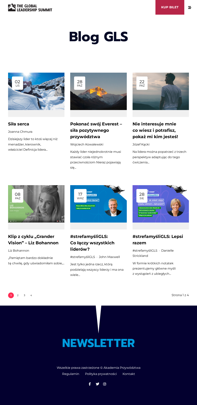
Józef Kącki (141, 144)
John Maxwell (109, 257)
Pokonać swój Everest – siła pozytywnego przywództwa (96, 130)
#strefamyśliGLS (82, 257)
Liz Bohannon (18, 250)
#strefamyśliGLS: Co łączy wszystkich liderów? (92, 243)
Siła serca (18, 124)
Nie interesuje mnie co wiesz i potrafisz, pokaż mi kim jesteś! (156, 130)
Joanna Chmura (20, 132)
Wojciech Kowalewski (86, 144)
